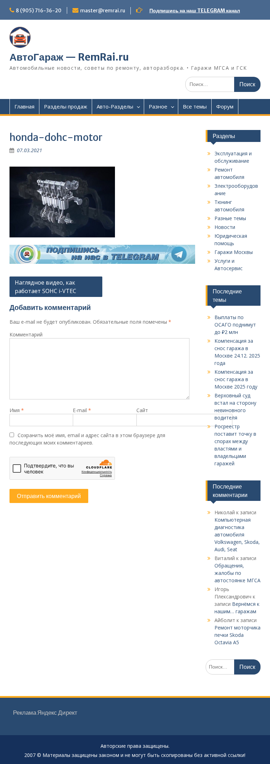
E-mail (82, 410)
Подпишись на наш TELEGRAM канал (194, 10)
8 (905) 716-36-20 (39, 10)
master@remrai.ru (102, 10)
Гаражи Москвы (233, 252)
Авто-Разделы (115, 106)
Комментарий (26, 334)
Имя (16, 410)
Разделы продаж (65, 106)
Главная (24, 106)
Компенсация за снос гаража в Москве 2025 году (235, 379)
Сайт (142, 410)
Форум (224, 106)
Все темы (195, 106)
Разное (158, 106)
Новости (224, 227)
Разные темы (230, 218)
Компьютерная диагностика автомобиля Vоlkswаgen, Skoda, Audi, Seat (237, 534)
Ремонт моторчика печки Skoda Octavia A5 (237, 635)
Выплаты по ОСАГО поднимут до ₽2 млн (235, 324)
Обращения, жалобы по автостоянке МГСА (237, 573)
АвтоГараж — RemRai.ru (69, 57)
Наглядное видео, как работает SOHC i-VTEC (45, 287)
